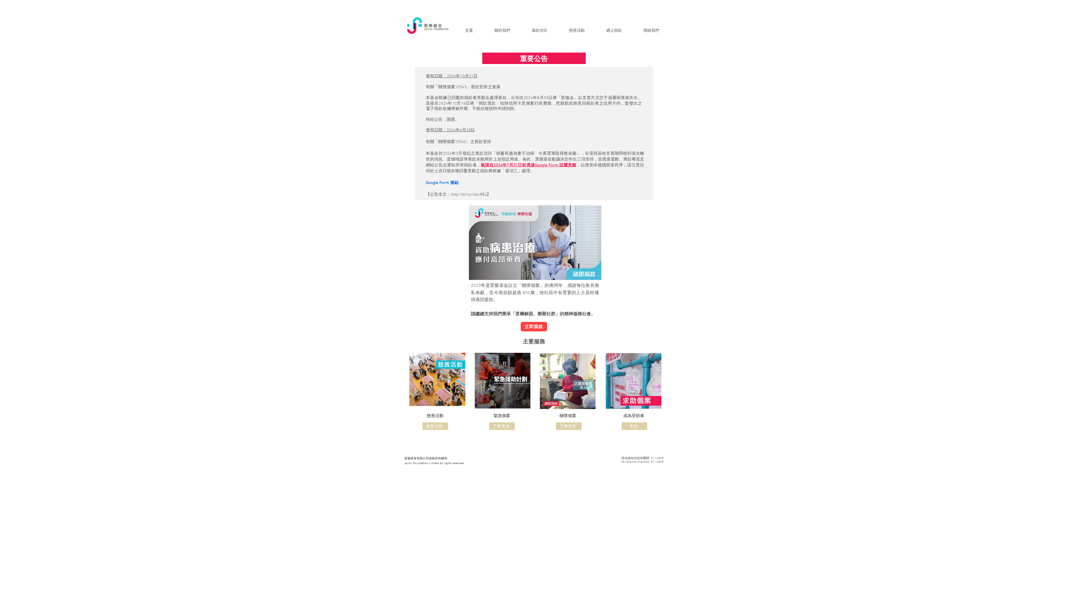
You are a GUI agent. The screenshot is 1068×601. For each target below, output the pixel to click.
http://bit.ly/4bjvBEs (469, 194)
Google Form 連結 (442, 182)
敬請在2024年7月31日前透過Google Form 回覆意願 (528, 165)
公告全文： (440, 194)
